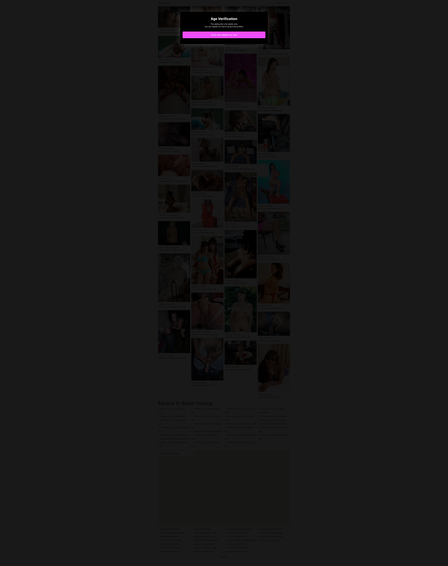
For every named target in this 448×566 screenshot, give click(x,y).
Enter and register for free (224, 35)
